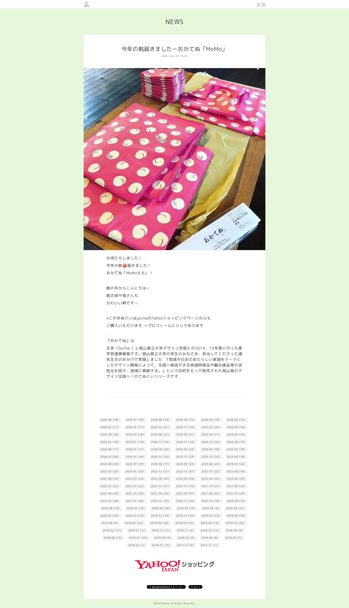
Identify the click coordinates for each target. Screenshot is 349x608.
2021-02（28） (110, 501)
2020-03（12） (235, 508)
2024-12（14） (160, 442)
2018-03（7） (234, 537)
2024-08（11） (110, 449)
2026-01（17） (135, 427)
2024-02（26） (110, 456)
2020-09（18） (236, 501)
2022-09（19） (236, 471)
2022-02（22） (110, 486)
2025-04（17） (211, 434)
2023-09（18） (236, 456)
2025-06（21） (160, 434)
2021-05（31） (186, 493)
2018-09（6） (235, 530)
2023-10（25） (211, 456)
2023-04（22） (211, 464)
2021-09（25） (236, 486)
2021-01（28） (135, 501)
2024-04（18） (211, 449)
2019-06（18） (160, 523)
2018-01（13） (161, 545)
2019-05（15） (185, 523)
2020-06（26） (161, 508)
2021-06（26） (160, 493)
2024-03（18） (236, 449)
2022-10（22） (211, 471)
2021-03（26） (236, 493)
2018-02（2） (137, 545)
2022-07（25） (135, 478)
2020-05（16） (186, 508)
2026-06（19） (160, 419)
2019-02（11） (112, 530)
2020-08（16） (111, 508)
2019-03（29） (235, 523)
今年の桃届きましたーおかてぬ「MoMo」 (174, 49)
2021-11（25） (186, 486)
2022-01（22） (135, 486)
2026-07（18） (135, 419)
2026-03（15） (236, 419)
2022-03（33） (236, 478)
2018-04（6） (210, 537)
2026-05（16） (186, 419)
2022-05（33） (186, 478)
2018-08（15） (113, 537)
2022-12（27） (160, 471)
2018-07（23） (138, 537)
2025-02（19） (110, 442)
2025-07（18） (135, 434)
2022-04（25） (211, 478)
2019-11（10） (186, 515)
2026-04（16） (211, 419)
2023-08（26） (110, 464)
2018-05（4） (187, 537)
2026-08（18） (110, 419)
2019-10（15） (211, 515)
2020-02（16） (110, 515)
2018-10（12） (210, 530)
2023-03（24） (236, 464)
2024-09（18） (236, 442)
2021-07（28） (135, 493)
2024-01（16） (135, 456)
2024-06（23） (160, 449)
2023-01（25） (135, 471)
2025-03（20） (236, 434)
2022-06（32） (160, 478)
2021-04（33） (211, 493)
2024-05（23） (186, 449)
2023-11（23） (186, 456)
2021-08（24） (110, 493)
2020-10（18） (211, 501)
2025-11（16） (186, 427)
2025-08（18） (110, 434)
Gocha (166, 603)
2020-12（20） (160, 501)
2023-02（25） (110, 471)
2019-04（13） (210, 523)
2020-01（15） (135, 515)
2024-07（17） (135, 449)
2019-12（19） (160, 515)
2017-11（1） (209, 545)
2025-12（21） (160, 427)
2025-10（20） (211, 427)
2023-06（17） (160, 464)
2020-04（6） (211, 508)
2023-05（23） (186, 464)
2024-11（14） (186, 442)
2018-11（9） (186, 530)
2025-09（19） (236, 427)
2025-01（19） (135, 442)
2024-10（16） (211, 442)
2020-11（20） (186, 501)
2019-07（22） (134, 523)
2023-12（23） (160, 456)
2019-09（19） (236, 515)
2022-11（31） (186, 471)
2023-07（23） (135, 464)
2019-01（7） (137, 530)
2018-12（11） (161, 530)
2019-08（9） (110, 523)
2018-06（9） (163, 537)
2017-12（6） (186, 545)
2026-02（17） (110, 427)
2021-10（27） (211, 486)
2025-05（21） (186, 434)
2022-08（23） (110, 478)
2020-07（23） (136, 508)
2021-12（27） (160, 486)
